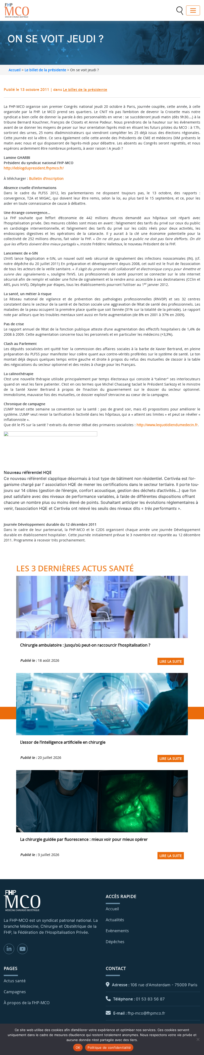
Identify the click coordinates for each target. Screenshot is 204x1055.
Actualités (115, 920)
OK (78, 1048)
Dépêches (115, 941)
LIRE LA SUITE (170, 661)
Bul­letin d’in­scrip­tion (46, 178)
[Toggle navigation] (193, 10)
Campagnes (15, 991)
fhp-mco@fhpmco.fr (146, 1013)
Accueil (15, 69)
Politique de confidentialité (109, 1048)
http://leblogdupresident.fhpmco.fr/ (34, 168)
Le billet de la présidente (45, 69)
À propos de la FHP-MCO (27, 1002)
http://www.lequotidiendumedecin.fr (167, 424)
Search (180, 10)
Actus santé (15, 981)
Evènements (117, 930)
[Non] (197, 1039)
